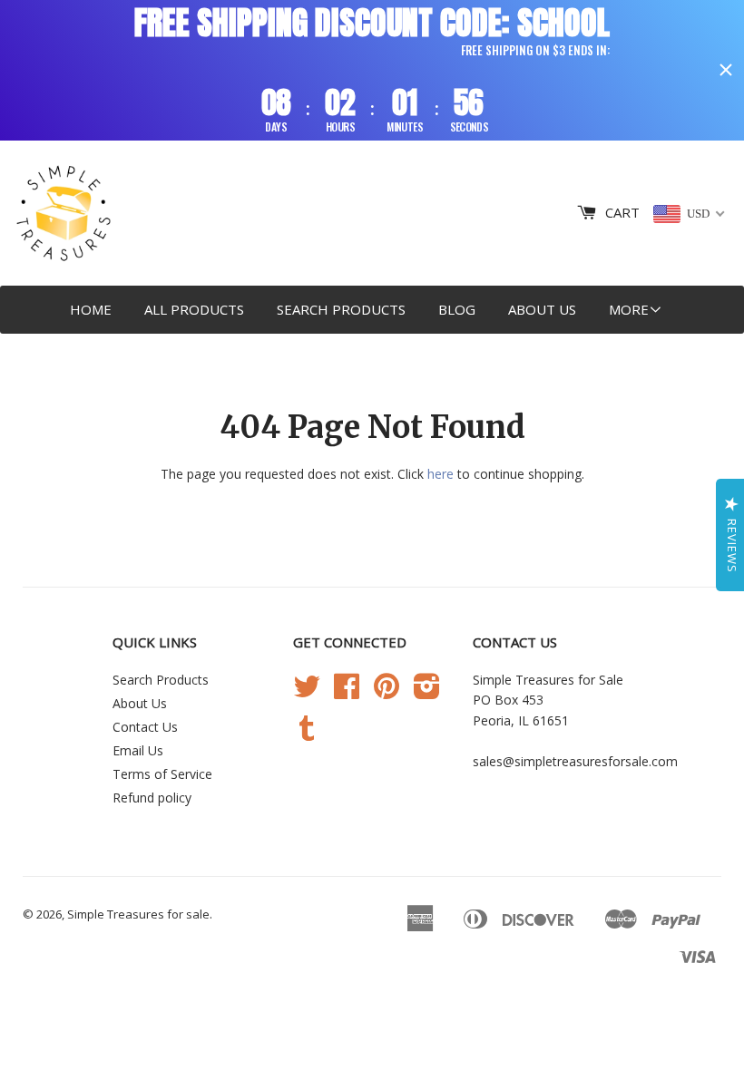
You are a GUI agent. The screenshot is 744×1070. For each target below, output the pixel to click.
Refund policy (152, 797)
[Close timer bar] (726, 70)
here (440, 473)
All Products (194, 309)
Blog (456, 309)
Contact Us (145, 726)
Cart (622, 212)
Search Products (341, 309)
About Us (542, 309)
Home (91, 309)
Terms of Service (162, 774)
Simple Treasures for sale (138, 914)
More (629, 309)
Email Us (138, 750)
